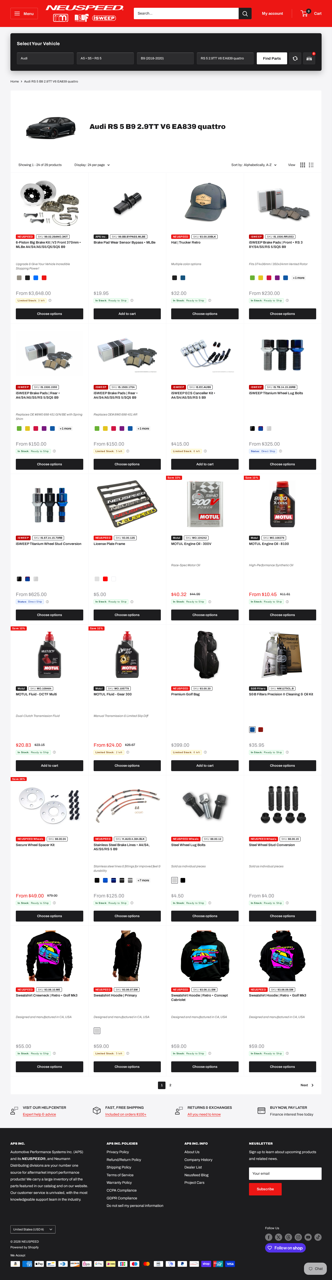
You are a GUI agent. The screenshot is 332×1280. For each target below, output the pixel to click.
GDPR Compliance (122, 1198)
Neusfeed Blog (196, 1175)
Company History (198, 1160)
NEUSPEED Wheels (30, 839)
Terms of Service (120, 1175)
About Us (191, 1152)
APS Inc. (101, 236)
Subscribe (265, 1189)
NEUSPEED (25, 236)
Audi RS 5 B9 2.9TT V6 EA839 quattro (51, 81)
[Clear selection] (295, 58)
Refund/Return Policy (124, 1160)
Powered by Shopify (24, 1247)
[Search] (245, 13)
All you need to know (204, 1114)
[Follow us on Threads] (288, 1237)
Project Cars (194, 1183)
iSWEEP (256, 236)
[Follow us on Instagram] (298, 1237)
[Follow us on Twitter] (278, 1237)
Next (304, 1085)
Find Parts (272, 58)
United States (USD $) (28, 1229)
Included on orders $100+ (126, 1114)
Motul (177, 537)
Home (14, 81)
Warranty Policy (119, 1183)
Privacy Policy (118, 1152)
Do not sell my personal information (135, 1206)
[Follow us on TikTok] (318, 1237)
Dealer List (193, 1167)
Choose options (49, 314)
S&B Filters (258, 688)
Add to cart (127, 314)
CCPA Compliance (122, 1190)
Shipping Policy (119, 1167)
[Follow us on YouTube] (308, 1237)
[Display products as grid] (302, 165)
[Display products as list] (311, 165)
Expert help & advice (39, 1114)
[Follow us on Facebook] (268, 1237)
